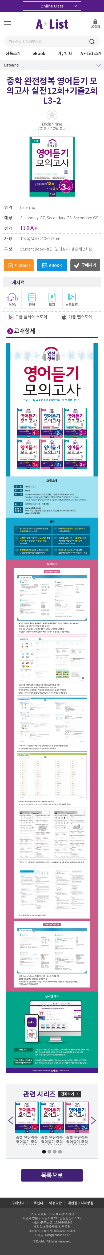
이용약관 (55, 1202)
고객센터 (36, 1202)
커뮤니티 (65, 53)
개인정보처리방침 (80, 1202)
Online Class (52, 6)
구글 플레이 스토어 (31, 317)
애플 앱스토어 (80, 317)
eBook (39, 53)
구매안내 (18, 1202)
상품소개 (13, 53)
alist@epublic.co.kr (57, 1235)
